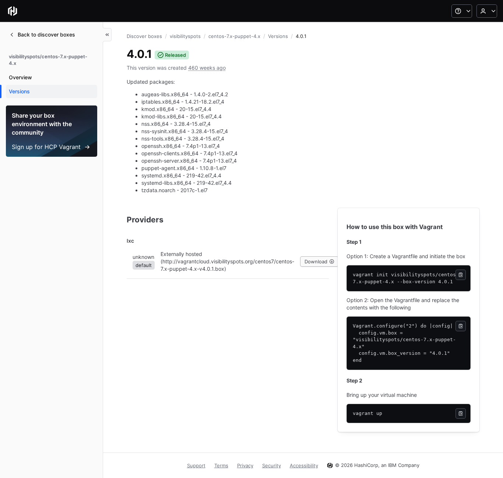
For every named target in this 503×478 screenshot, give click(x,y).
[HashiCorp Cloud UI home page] (12, 11)
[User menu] (486, 11)
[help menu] (461, 11)
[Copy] (460, 275)
